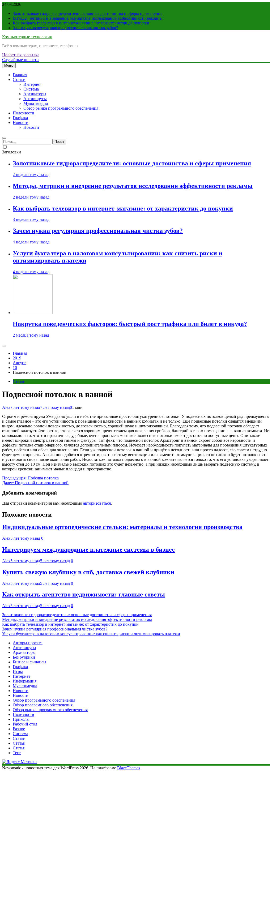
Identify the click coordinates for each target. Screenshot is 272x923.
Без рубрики (24, 657)
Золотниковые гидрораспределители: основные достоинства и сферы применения (87, 13)
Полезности (23, 113)
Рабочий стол (25, 724)
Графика (20, 117)
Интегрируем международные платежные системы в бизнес (88, 549)
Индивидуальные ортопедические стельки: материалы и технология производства (122, 526)
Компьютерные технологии (27, 37)
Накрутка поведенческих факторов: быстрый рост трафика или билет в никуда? (130, 323)
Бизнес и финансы (29, 662)
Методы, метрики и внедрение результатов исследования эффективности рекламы (88, 18)
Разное (19, 729)
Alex (6, 407)
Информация (24, 681)
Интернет (32, 84)
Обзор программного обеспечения (44, 700)
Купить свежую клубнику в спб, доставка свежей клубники (88, 572)
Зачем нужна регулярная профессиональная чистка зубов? (65, 27)
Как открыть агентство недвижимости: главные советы (83, 594)
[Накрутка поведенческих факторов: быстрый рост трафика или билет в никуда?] (33, 312)
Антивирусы (35, 98)
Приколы (21, 719)
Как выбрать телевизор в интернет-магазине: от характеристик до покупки (81, 23)
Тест (17, 752)
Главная (20, 74)
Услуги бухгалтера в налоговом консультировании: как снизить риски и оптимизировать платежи (91, 634)
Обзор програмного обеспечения (43, 705)
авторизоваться (97, 503)
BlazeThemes (128, 768)
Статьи (19, 79)
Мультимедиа (35, 103)
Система (31, 89)
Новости (20, 122)
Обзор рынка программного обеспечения (60, 108)
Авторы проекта (27, 643)
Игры (18, 671)
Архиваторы (34, 94)
